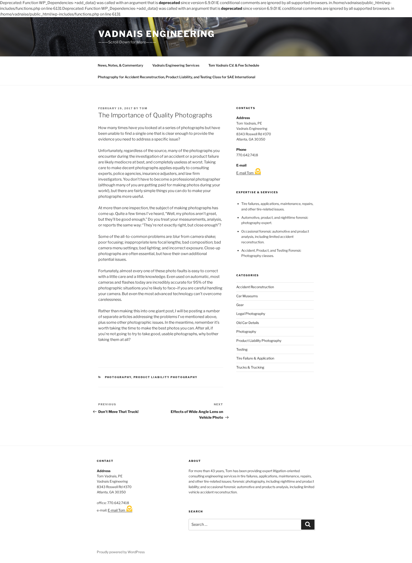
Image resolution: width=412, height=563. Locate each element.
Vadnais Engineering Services (175, 65)
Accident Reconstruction (255, 287)
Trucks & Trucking (250, 367)
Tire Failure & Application (255, 358)
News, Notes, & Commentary (120, 65)
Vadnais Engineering (156, 34)
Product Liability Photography (166, 377)
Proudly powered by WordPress (121, 552)
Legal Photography (250, 314)
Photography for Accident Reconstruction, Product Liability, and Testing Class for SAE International (176, 77)
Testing (241, 349)
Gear (240, 305)
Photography (118, 377)
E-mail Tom (245, 173)
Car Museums (247, 296)
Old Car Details (247, 323)
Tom (143, 108)
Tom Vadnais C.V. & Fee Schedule (233, 65)
